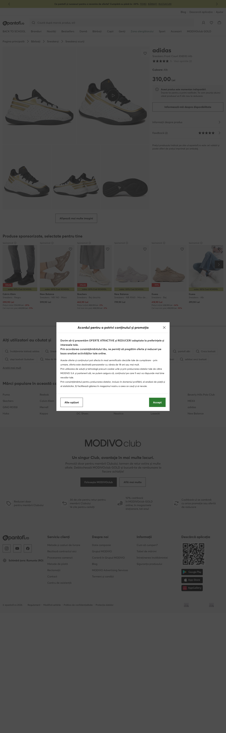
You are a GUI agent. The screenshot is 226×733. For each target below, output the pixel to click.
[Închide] (164, 327)
